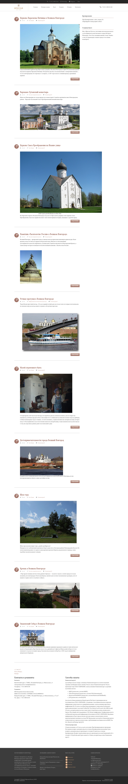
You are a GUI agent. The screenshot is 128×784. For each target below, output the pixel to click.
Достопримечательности (36, 94)
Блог (54, 7)
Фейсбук (70, 764)
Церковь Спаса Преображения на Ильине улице (40, 145)
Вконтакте (70, 757)
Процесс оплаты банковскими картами (91, 780)
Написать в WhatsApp (97, 764)
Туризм (32, 20)
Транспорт (44, 301)
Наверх (16, 673)
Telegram (73, 1)
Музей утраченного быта (30, 368)
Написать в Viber (96, 767)
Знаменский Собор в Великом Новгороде (37, 624)
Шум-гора (24, 495)
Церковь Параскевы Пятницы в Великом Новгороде (42, 18)
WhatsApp (64, 1)
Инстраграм (71, 760)
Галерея (61, 7)
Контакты (78, 7)
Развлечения (39, 301)
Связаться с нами (108, 779)
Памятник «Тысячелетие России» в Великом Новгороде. (43, 234)
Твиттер (70, 762)
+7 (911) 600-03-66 (53, 1)
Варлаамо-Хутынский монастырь (34, 92)
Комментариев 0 (41, 20)
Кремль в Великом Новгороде (32, 568)
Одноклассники (71, 767)
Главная (35, 7)
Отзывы (69, 7)
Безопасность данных (107, 780)
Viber (78, 1)
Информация (31, 301)
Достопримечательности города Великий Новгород (42, 440)
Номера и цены (45, 7)
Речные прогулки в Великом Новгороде (37, 299)
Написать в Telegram (97, 765)
